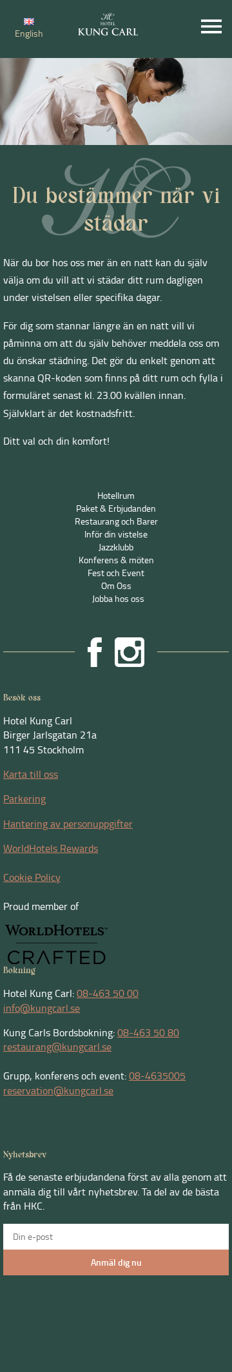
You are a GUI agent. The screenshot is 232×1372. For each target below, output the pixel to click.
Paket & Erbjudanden (116, 508)
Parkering (24, 798)
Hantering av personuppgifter (68, 823)
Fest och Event (116, 572)
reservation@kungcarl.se (58, 1090)
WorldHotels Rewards (50, 848)
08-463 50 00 (108, 993)
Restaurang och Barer (116, 521)
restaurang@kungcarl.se (57, 1046)
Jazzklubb (116, 547)
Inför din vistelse (116, 534)
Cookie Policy (32, 877)
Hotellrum (116, 495)
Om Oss (116, 585)
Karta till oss (30, 774)
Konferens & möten (116, 560)
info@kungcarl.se (41, 1008)
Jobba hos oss (118, 598)
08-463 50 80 (148, 1032)
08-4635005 (157, 1075)
